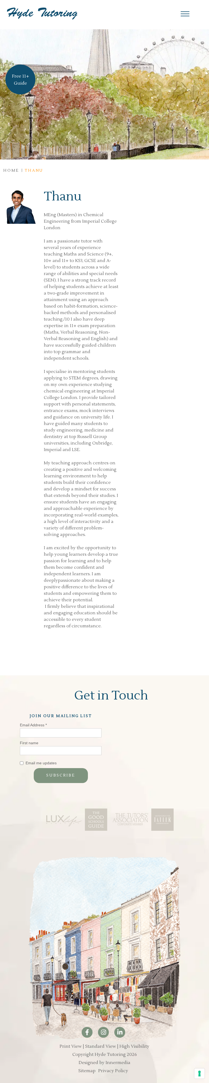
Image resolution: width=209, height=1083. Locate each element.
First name (29, 743)
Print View (71, 1046)
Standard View (100, 1046)
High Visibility (134, 1046)
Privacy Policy (113, 1071)
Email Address (33, 725)
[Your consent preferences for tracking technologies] (199, 1073)
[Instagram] (103, 1032)
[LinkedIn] (119, 1032)
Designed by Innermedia (104, 1062)
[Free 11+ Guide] (20, 84)
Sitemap (87, 1071)
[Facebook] (87, 1032)
